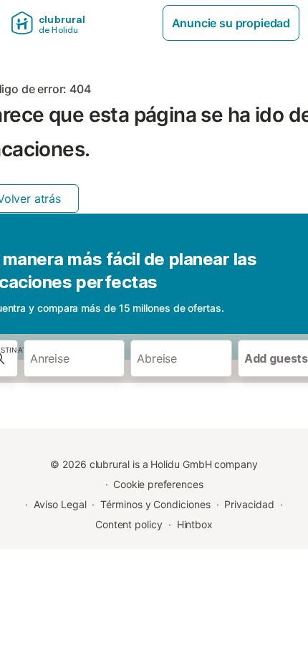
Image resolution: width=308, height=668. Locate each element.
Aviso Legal (60, 504)
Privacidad (249, 504)
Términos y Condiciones (155, 504)
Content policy (129, 524)
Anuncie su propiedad (231, 23)
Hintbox (195, 524)
